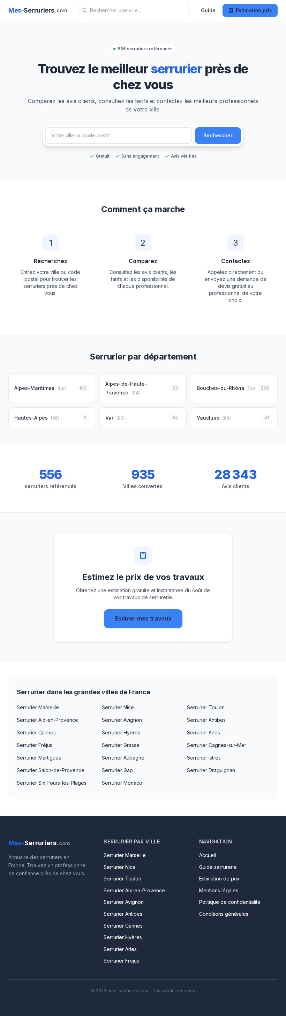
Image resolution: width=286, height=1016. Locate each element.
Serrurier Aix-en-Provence (47, 720)
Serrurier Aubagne (123, 758)
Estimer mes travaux (143, 618)
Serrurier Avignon (122, 720)
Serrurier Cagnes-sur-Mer (216, 745)
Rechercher (218, 135)
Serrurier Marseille (38, 707)
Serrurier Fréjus (34, 745)
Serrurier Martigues (39, 758)
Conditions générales (223, 914)
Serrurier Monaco (122, 783)
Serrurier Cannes (36, 732)
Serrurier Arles (203, 732)
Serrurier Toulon (206, 707)
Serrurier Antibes (206, 720)
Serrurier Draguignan (211, 770)
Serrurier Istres (204, 758)
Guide (208, 10)
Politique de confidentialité (230, 902)
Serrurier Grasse (121, 745)
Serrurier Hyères (121, 732)
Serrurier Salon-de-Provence (50, 770)
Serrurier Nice (118, 707)
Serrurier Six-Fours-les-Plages (51, 783)
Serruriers (37, 10)
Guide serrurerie (218, 867)
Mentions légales (218, 890)
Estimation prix (254, 10)
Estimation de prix (219, 878)
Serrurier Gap (117, 770)
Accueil (207, 855)
